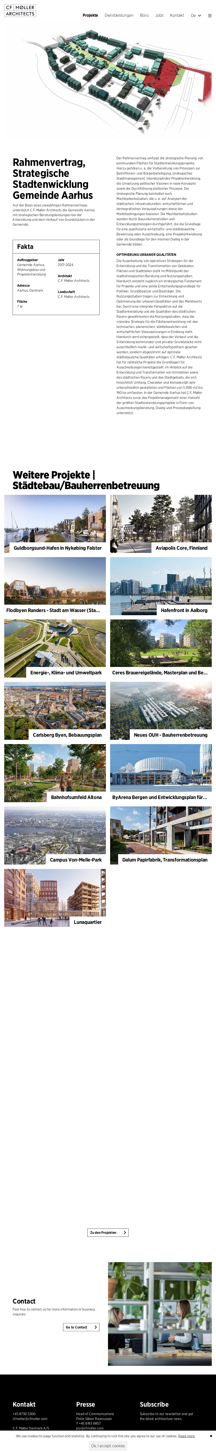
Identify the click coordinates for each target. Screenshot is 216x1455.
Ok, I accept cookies (108, 1445)
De (193, 15)
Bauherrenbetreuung (112, 485)
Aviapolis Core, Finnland (182, 548)
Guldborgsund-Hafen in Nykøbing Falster (58, 548)
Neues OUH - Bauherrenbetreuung (171, 735)
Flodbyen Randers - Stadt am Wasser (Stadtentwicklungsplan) (73, 610)
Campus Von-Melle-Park (76, 860)
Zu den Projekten (103, 1233)
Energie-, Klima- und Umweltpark (66, 673)
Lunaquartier (88, 922)
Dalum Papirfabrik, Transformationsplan (165, 860)
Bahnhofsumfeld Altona (76, 797)
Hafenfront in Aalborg (184, 610)
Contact (24, 1301)
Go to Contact (76, 1327)
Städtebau (36, 485)
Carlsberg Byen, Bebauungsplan (67, 735)
